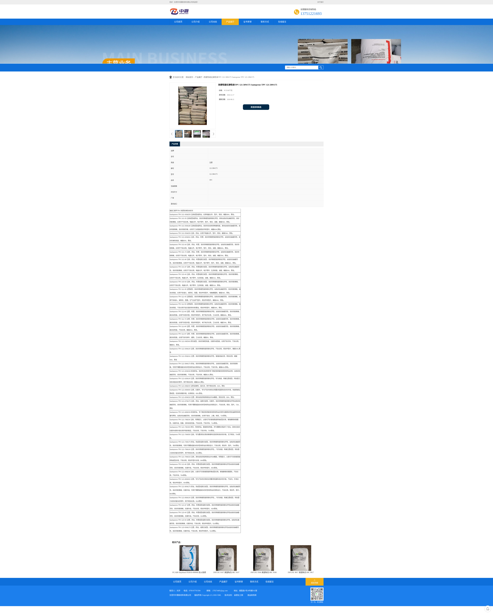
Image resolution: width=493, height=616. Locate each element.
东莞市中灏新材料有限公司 (180, 595)
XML (219, 595)
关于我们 (320, 2)
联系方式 (265, 22)
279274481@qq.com (220, 591)
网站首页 (189, 77)
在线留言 (282, 22)
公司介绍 (195, 22)
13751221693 (311, 13)
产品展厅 (230, 22)
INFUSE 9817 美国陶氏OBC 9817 (301, 572)
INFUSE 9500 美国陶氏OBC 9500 (264, 572)
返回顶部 (314, 583)
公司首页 (178, 22)
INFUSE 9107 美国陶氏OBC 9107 (226, 572)
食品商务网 (251, 595)
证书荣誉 (247, 22)
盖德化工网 (238, 595)
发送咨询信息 (256, 107)
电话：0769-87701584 (192, 591)
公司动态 (213, 22)
